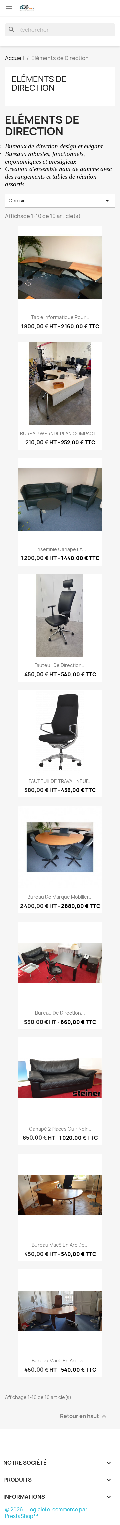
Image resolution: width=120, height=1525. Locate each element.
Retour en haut (84, 1416)
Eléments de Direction (39, 83)
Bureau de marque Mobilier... (60, 897)
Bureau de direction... (60, 1013)
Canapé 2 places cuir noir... (60, 1129)
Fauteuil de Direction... (60, 665)
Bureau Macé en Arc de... (60, 1245)
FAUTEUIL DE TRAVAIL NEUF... (60, 781)
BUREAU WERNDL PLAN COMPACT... (60, 433)
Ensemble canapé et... (60, 549)
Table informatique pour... (60, 317)
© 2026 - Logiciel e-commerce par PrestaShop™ (46, 1513)
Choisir (60, 201)
